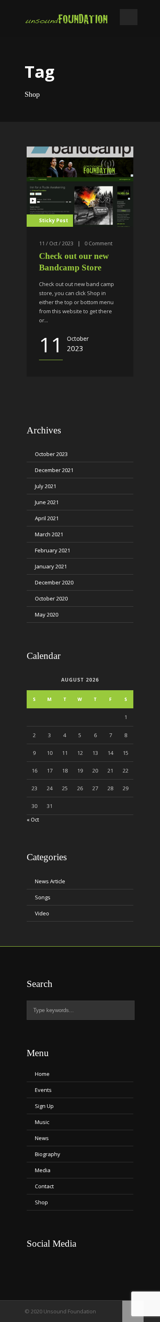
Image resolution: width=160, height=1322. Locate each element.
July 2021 (45, 486)
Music (42, 1122)
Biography (47, 1154)
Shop (41, 1202)
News (42, 1138)
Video (42, 913)
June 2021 (47, 502)
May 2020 (46, 614)
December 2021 (54, 470)
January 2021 (51, 566)
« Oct (33, 819)
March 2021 (49, 534)
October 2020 (51, 598)
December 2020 (54, 582)
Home (42, 1074)
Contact (44, 1186)
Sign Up (44, 1106)
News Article (50, 881)
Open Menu (128, 17)
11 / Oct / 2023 (56, 243)
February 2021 (52, 550)
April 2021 (47, 518)
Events (43, 1090)
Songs (42, 897)
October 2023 (51, 454)
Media (42, 1170)
